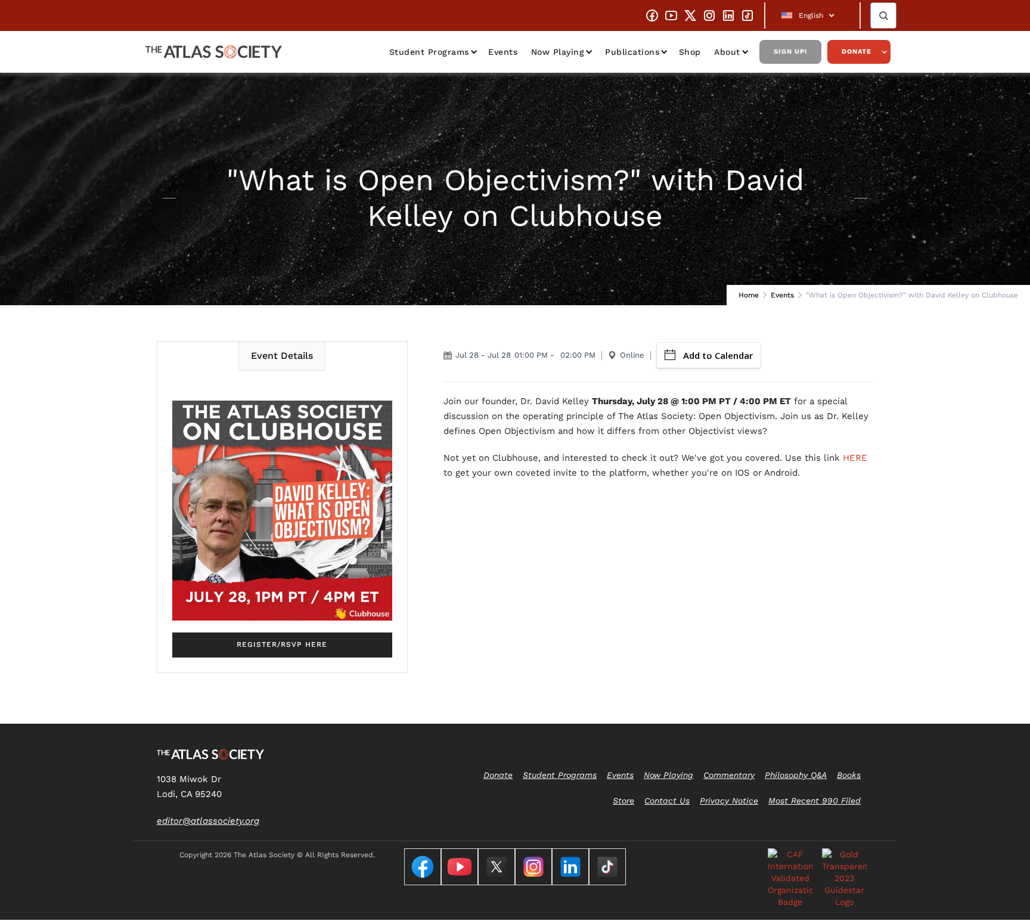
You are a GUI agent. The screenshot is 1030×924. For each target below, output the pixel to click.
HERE (855, 457)
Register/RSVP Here (282, 644)
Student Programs (429, 52)
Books (849, 775)
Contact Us (667, 800)
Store (623, 800)
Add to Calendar (718, 355)
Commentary (729, 775)
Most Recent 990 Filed (814, 800)
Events (502, 52)
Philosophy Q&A (796, 775)
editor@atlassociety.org (208, 821)
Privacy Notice (729, 800)
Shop (690, 52)
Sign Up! (790, 51)
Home (749, 295)
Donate (856, 51)
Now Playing (558, 52)
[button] (812, 15)
